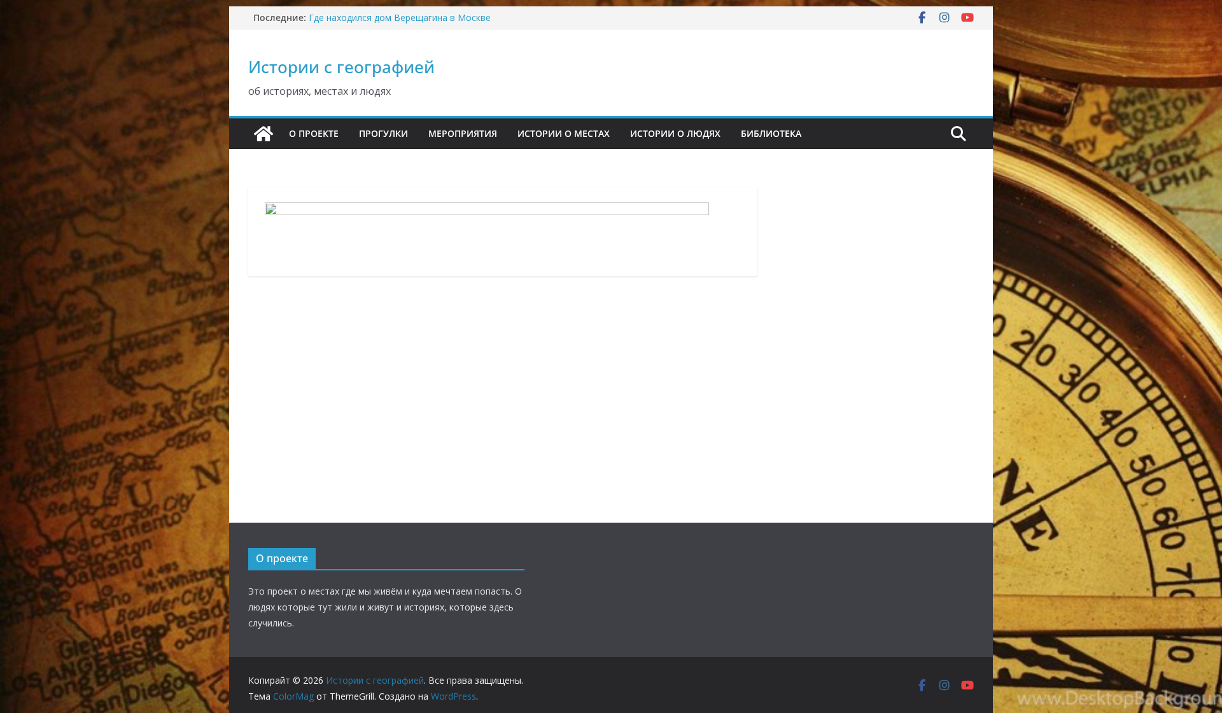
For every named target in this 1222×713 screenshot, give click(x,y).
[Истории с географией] (263, 133)
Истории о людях (675, 133)
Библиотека (771, 133)
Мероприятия (462, 133)
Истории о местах (563, 133)
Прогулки (383, 133)
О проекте (314, 133)
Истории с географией (341, 66)
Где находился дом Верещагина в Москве (400, 17)
